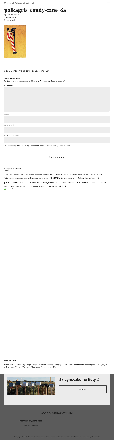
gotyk (93, 174)
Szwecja (72, 183)
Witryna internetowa (12, 135)
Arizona (52, 174)
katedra (29, 178)
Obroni (18, 367)
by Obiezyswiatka (11, 14)
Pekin (98, 178)
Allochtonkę (8, 365)
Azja (56, 174)
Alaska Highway (14, 174)
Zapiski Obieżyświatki (19, 3)
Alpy (21, 174)
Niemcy (55, 178)
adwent (6, 174)
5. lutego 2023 (10, 17)
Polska (19, 183)
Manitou (83, 365)
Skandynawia (47, 182)
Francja (87, 174)
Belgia (66, 174)
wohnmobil (16, 186)
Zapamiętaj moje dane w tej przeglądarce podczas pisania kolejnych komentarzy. (38, 145)
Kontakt (83, 389)
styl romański (59, 183)
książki (35, 178)
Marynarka (92, 365)
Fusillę (41, 365)
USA (86, 182)
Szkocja (66, 183)
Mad (77, 365)
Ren (23, 183)
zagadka (29, 186)
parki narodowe (88, 178)
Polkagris (12, 168)
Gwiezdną (49, 365)
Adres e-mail (9, 125)
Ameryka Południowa (31, 174)
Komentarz (9, 85)
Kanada (21, 178)
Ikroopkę (58, 365)
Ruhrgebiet (35, 182)
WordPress (75, 437)
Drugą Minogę (32, 365)
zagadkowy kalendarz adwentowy (45, 186)
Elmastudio (96, 437)
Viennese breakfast (49, 367)
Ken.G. (71, 365)
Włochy (22, 186)
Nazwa (7, 115)
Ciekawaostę (20, 365)
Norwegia (65, 178)
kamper (15, 178)
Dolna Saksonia (78, 174)
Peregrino (27, 367)
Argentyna (46, 174)
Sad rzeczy (36, 367)
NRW (78, 178)
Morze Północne (44, 178)
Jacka (65, 365)
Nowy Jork (72, 178)
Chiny (71, 174)
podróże (10, 182)
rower (27, 183)
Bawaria (60, 174)
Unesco (80, 182)
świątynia (62, 186)
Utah (90, 183)
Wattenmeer (96, 183)
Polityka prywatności (31, 425)
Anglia (40, 174)
